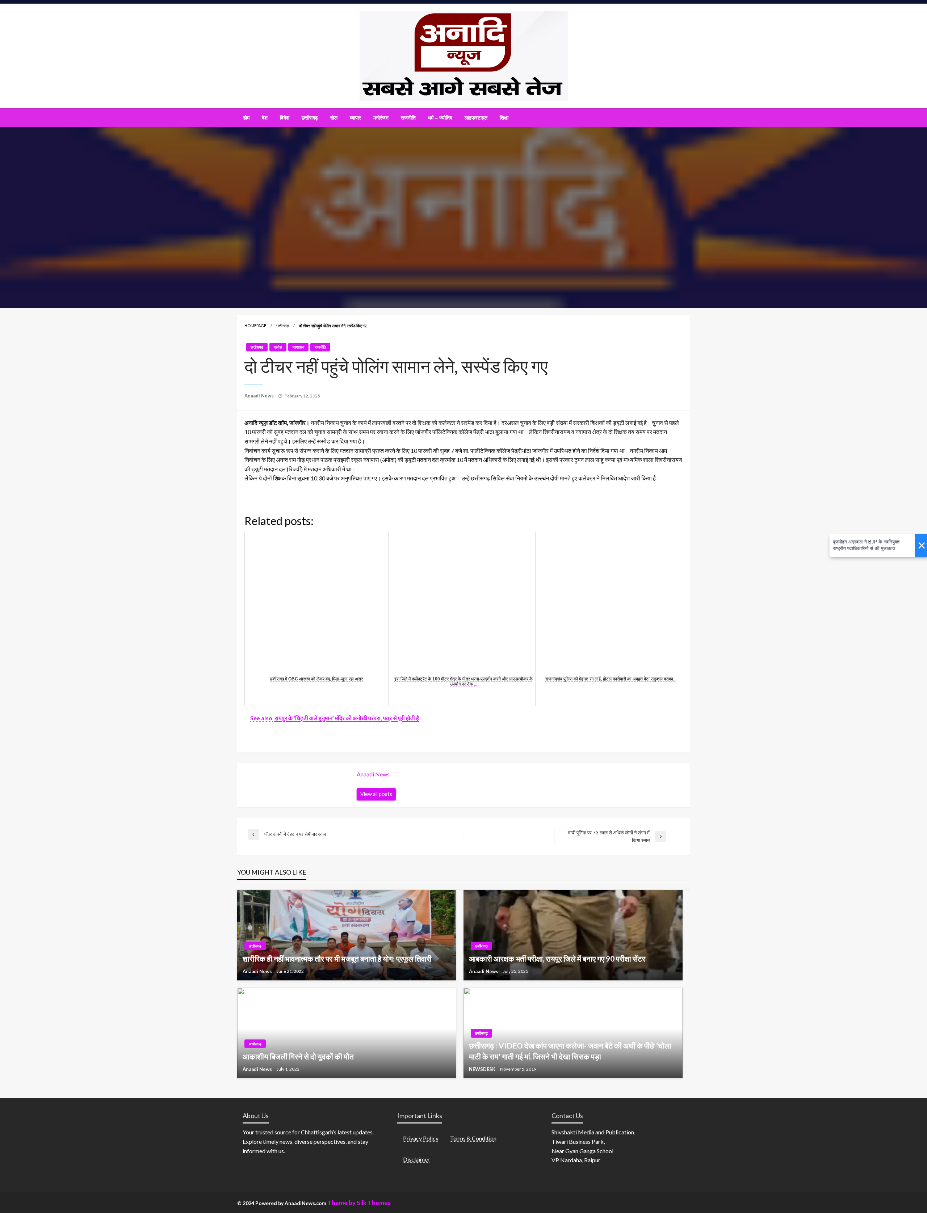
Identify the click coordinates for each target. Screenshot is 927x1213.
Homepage (255, 325)
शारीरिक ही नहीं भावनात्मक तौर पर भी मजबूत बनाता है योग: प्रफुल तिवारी (337, 958)
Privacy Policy (421, 1138)
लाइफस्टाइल (476, 118)
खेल (333, 118)
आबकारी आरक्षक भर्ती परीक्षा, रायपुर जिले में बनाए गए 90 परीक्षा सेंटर (557, 958)
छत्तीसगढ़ (310, 118)
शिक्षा (504, 118)
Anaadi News (259, 396)
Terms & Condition (473, 1138)
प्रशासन (298, 347)
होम (246, 118)
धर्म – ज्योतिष (440, 118)
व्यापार (355, 118)
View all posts (376, 794)
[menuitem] (246, 118)
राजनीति (408, 118)
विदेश (284, 118)
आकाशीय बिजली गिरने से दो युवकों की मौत (298, 1056)
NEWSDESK (482, 1069)
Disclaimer (416, 1159)
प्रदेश (278, 347)
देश (265, 118)
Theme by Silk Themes (359, 1202)
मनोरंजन (381, 118)
